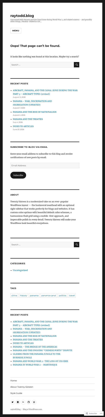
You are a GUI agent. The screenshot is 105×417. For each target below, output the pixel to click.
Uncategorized (20, 270)
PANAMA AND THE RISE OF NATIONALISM (34, 112)
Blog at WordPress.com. (32, 409)
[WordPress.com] (34, 402)
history (23, 295)
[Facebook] (18, 402)
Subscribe (18, 175)
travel (72, 295)
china (14, 295)
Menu (15, 30)
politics (62, 295)
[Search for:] (42, 64)
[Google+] (23, 402)
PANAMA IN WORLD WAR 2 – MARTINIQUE (35, 364)
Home (13, 380)
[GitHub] (29, 402)
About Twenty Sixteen (21, 387)
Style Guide (16, 393)
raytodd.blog (22, 15)
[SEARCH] (76, 64)
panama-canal (48, 295)
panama (34, 295)
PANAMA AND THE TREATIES (28, 119)
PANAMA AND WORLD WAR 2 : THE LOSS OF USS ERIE (40, 361)
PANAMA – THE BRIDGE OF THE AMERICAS (35, 346)
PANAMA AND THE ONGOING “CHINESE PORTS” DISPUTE (42, 350)
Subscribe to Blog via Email (29, 147)
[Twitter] (12, 402)
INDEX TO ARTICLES (23, 126)
